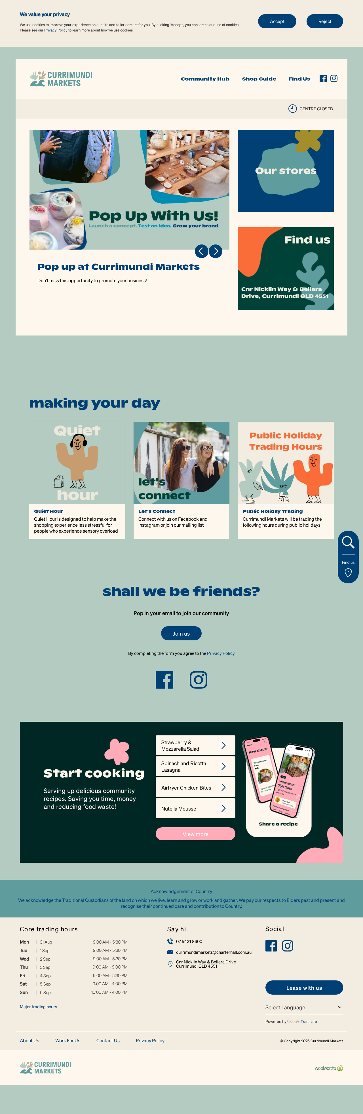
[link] (61, 78)
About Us (29, 1040)
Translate (309, 1021)
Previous (201, 251)
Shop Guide (259, 79)
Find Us (299, 79)
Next (215, 251)
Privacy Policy (55, 30)
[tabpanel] (129, 220)
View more (195, 833)
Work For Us (67, 1040)
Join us (181, 633)
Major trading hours (38, 1006)
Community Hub (205, 79)
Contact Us (108, 1040)
